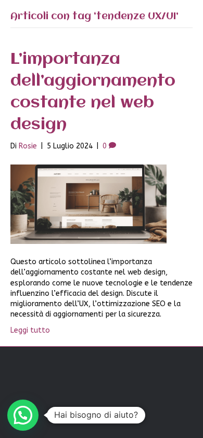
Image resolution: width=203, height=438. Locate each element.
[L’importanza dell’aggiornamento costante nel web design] (88, 203)
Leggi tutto (30, 330)
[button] (23, 415)
